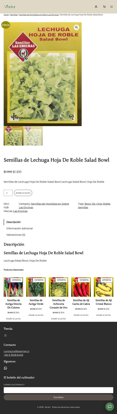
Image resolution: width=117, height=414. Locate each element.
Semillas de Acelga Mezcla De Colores (13, 304)
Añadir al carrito (23, 193)
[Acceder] (96, 7)
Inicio (6, 15)
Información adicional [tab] (19, 228)
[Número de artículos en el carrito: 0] (104, 7)
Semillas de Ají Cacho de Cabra (81, 302)
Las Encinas (20, 211)
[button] (76, 27)
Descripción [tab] (13, 222)
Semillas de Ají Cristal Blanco (104, 302)
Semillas (14, 15)
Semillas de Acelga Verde (36, 302)
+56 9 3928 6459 (13, 355)
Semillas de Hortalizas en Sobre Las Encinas (39, 15)
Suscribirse (59, 397)
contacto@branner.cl (16, 351)
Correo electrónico (14, 385)
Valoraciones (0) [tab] (15, 234)
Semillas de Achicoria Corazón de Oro (58, 304)
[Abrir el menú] (111, 7)
